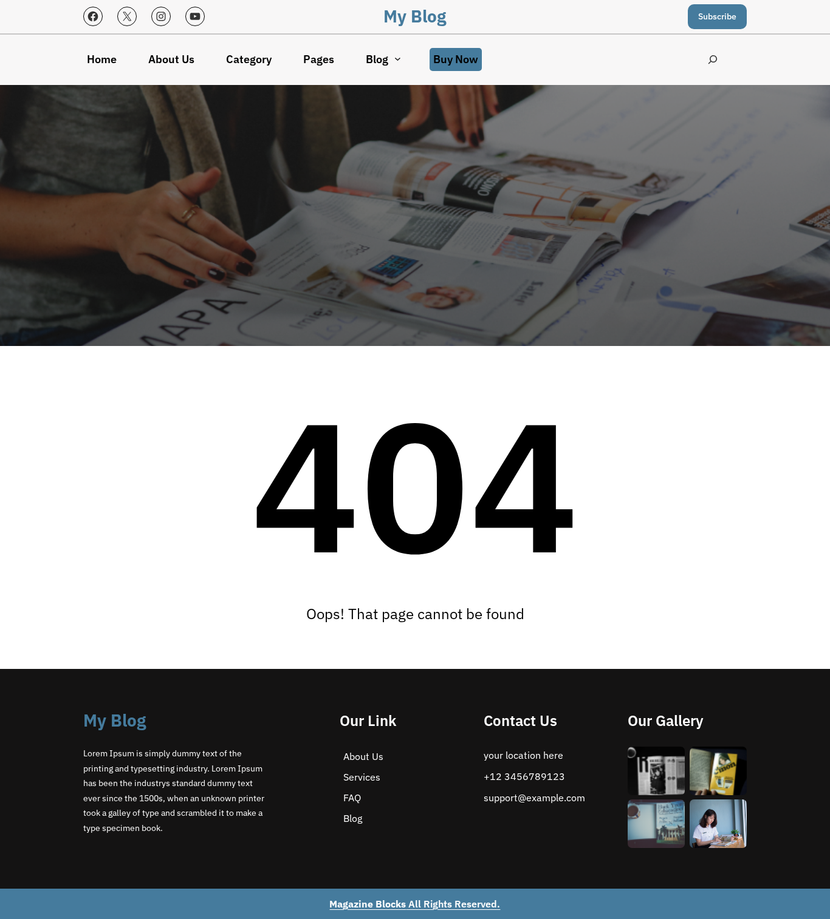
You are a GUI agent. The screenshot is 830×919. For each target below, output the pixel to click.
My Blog (414, 16)
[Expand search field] (713, 59)
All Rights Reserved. (414, 904)
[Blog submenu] (397, 58)
